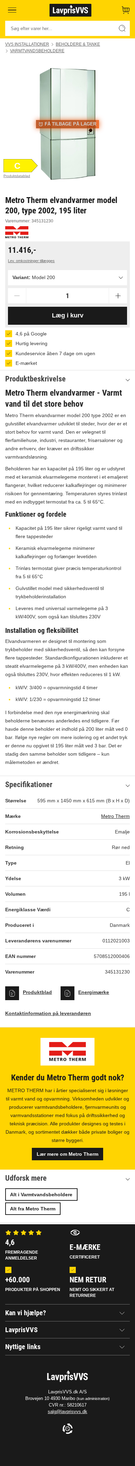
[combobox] (67, 277)
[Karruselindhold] (67, 124)
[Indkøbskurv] (125, 10)
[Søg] (122, 28)
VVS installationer (27, 44)
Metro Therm (115, 816)
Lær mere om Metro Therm (67, 1154)
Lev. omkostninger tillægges (31, 261)
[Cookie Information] (67, 1429)
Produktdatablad (16, 176)
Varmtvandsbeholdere (37, 50)
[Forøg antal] (118, 296)
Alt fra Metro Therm (32, 1208)
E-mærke (85, 1251)
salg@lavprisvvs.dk (67, 1411)
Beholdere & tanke (78, 44)
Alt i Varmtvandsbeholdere (41, 1194)
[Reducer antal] (17, 296)
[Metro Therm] (16, 232)
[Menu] (12, 10)
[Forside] (70, 10)
